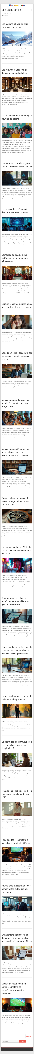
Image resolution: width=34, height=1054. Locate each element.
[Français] (10, 5)
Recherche (22, 1041)
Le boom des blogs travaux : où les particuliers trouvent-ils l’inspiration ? (17, 745)
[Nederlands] (24, 5)
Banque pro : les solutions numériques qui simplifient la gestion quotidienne (15, 601)
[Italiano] (19, 5)
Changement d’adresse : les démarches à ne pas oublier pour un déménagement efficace (17, 938)
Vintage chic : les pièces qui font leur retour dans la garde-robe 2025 (17, 794)
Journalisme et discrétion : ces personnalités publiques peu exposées (16, 888)
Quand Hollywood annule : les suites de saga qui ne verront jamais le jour (16, 501)
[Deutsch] (17, 5)
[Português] (22, 5)
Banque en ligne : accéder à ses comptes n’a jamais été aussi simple (17, 356)
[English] (12, 5)
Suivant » (29, 1036)
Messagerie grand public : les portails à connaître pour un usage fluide (15, 403)
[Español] (15, 5)
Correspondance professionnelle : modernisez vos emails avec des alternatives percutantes (17, 650)
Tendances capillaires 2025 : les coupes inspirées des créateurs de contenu (17, 550)
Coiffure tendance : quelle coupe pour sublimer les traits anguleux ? (17, 307)
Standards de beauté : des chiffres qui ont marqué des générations (15, 258)
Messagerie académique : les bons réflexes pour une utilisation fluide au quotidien (15, 452)
